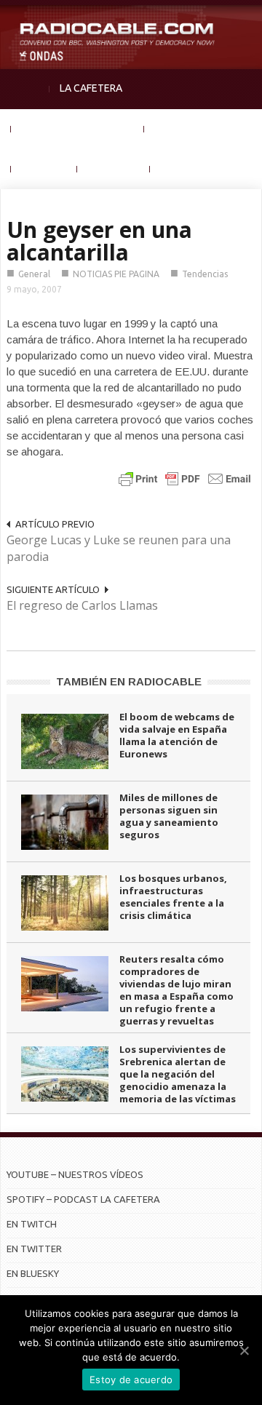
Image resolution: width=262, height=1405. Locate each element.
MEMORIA (44, 168)
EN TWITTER (34, 1248)
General (34, 274)
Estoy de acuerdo (131, 1379)
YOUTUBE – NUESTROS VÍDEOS (75, 1174)
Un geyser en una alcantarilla (99, 241)
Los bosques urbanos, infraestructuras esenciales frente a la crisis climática (173, 897)
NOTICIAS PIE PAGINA (116, 274)
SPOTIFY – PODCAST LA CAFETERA (83, 1199)
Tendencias (205, 274)
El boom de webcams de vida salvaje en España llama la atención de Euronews (176, 735)
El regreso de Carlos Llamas (82, 605)
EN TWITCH (32, 1224)
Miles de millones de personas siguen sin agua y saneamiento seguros (168, 816)
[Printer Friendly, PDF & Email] (184, 478)
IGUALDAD (178, 128)
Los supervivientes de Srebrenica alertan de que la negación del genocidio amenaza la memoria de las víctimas (177, 1074)
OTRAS (176, 168)
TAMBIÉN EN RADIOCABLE (129, 681)
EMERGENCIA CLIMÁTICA (77, 128)
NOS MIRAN (113, 168)
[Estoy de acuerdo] (244, 1350)
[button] (247, 19)
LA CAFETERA (91, 88)
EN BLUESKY (33, 1273)
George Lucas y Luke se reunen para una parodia (119, 548)
